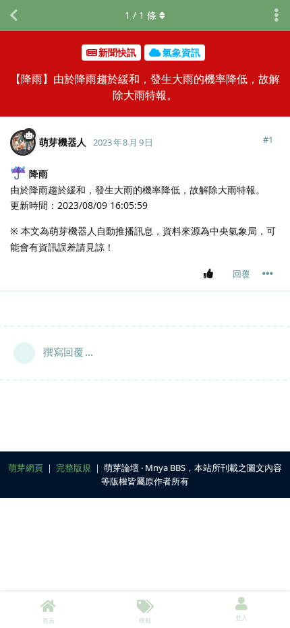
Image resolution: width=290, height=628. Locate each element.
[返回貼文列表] (13, 15)
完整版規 (73, 468)
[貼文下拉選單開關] (268, 273)
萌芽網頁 (25, 468)
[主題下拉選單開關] (276, 15)
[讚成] (210, 274)
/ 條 (140, 15)
